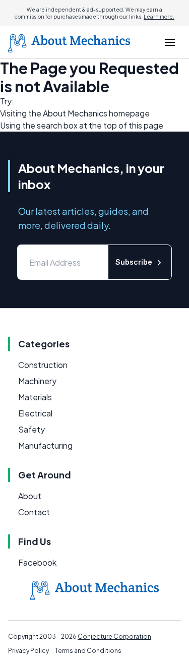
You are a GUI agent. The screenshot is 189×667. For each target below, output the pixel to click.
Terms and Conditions (88, 650)
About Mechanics (75, 113)
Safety (31, 429)
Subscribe (133, 262)
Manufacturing (45, 445)
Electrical (35, 413)
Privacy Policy (28, 650)
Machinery (37, 381)
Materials (35, 397)
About (29, 496)
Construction (43, 364)
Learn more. (159, 17)
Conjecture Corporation (114, 636)
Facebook (37, 562)
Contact (34, 512)
